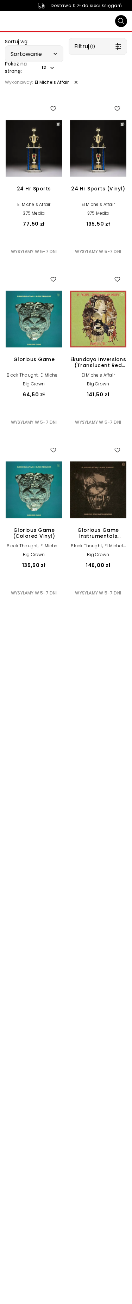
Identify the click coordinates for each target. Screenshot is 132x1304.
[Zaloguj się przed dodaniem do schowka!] (53, 108)
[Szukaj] (121, 21)
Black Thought (22, 375)
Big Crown (34, 384)
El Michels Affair (33, 204)
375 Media (34, 213)
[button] (34, 53)
